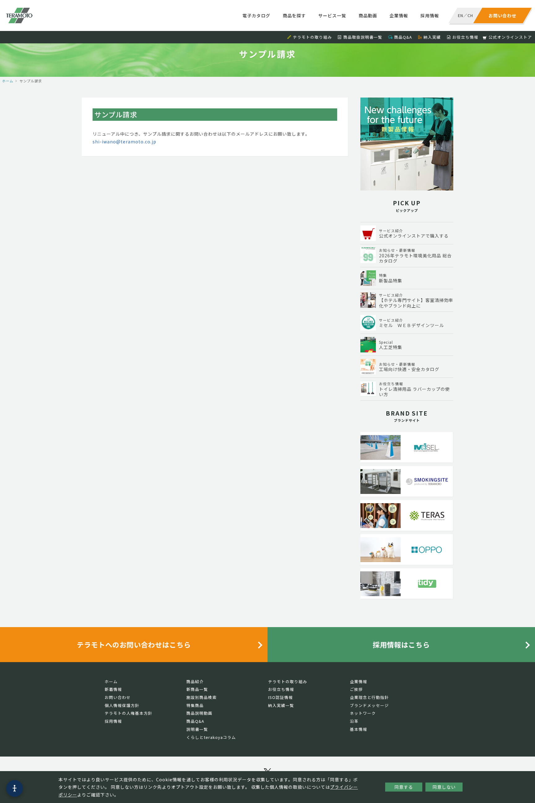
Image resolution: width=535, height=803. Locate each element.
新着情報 (113, 689)
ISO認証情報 (280, 697)
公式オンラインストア (510, 37)
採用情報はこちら (401, 644)
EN (460, 15)
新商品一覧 (197, 689)
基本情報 (358, 729)
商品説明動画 (199, 713)
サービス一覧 (332, 15)
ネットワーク (363, 713)
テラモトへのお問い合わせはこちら (134, 644)
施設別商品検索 (201, 697)
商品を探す (294, 15)
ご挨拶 (356, 689)
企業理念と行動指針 (369, 697)
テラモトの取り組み (312, 37)
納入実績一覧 (281, 705)
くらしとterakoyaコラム (211, 737)
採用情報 (429, 15)
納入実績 (432, 37)
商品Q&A (403, 37)
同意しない (444, 787)
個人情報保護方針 (122, 705)
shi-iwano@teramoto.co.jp (124, 141)
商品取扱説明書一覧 (362, 37)
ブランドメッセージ (369, 705)
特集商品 (195, 705)
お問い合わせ (118, 697)
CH (470, 15)
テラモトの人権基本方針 (128, 713)
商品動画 (368, 15)
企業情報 (398, 15)
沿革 (354, 721)
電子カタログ (256, 15)
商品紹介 (195, 681)
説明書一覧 (197, 729)
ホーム (7, 80)
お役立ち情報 (465, 37)
